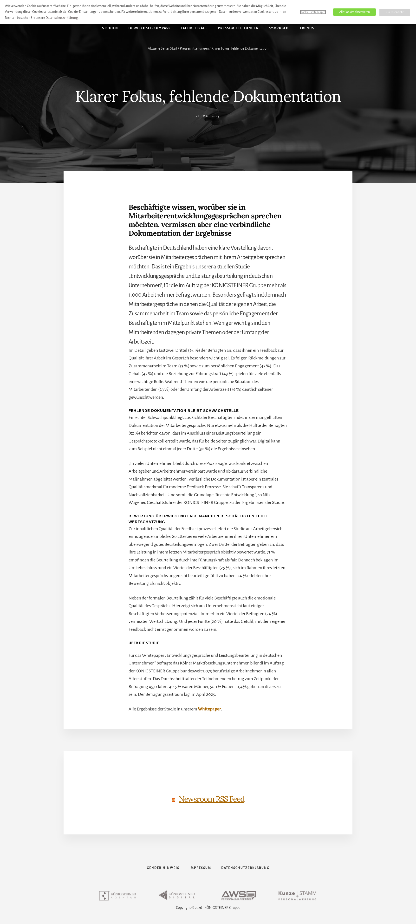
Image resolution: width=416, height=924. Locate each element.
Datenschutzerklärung (62, 18)
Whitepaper (209, 709)
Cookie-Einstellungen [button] (313, 12)
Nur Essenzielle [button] (394, 12)
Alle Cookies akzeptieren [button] (354, 12)
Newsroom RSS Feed (211, 799)
